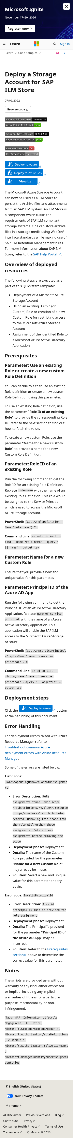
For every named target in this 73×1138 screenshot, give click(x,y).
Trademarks (11, 1132)
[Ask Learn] (57, 53)
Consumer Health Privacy (20, 1126)
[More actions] (64, 53)
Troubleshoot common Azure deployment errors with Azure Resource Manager (35, 753)
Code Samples (28, 53)
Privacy (27, 1121)
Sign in (65, 44)
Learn (9, 53)
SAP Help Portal (45, 254)
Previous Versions (38, 1115)
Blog (58, 1115)
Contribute (10, 1121)
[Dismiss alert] (66, 6)
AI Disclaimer (12, 1115)
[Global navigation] (4, 43)
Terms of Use (54, 1126)
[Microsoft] (36, 43)
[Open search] (54, 43)
